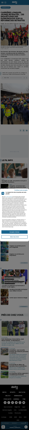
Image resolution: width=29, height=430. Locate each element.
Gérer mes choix (14, 237)
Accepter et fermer (14, 232)
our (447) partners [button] (8, 196)
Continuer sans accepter (21, 190)
